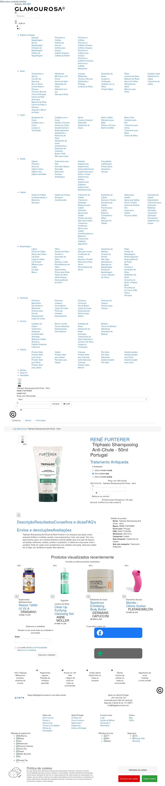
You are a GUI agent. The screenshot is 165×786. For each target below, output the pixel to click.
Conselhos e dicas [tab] (70, 522)
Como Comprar (77, 720)
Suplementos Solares (83, 178)
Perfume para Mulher (83, 314)
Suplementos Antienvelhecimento (86, 167)
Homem (23, 321)
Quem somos (48, 717)
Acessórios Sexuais (105, 170)
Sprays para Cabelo (83, 214)
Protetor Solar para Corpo (37, 355)
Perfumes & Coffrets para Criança (83, 53)
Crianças (81, 352)
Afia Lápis (105, 259)
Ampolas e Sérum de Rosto (39, 111)
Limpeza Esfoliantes (82, 74)
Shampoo (35, 202)
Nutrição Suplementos (83, 162)
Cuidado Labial (154, 73)
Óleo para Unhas (85, 251)
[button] (82, 399)
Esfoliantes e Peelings (83, 82)
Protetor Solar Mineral (83, 366)
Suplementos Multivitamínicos (84, 188)
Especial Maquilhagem (37, 38)
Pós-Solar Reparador (105, 355)
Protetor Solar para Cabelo (60, 355)
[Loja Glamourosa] (82, 9)
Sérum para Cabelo (83, 229)
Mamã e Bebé (107, 117)
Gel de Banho (37, 305)
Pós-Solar (105, 352)
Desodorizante (37, 316)
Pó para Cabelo (130, 215)
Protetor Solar (37, 352)
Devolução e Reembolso (105, 724)
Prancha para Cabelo (106, 209)
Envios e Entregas (78, 728)
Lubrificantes (106, 164)
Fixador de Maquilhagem (129, 252)
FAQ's (131, 720)
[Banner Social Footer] (118, 633)
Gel (125, 207)
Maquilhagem (25, 246)
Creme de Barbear (108, 326)
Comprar (55, 403)
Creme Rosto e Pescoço (38, 87)
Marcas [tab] (28, 420)
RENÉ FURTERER (110, 439)
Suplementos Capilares (83, 183)
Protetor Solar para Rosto (37, 361)
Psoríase (58, 174)
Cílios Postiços (61, 277)
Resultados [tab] (44, 522)
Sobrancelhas (60, 269)
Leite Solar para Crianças (84, 361)
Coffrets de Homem (59, 44)
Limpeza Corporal (85, 120)
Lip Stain (35, 269)
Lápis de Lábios (38, 259)
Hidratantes (59, 73)
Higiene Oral (37, 171)
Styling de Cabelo (39, 339)
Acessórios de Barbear (107, 332)
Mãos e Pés (129, 117)
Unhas (80, 249)
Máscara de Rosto (39, 102)
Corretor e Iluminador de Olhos (60, 256)
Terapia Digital (107, 89)
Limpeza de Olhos (131, 76)
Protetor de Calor (85, 218)
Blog (131, 717)
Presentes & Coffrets (60, 38)
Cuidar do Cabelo (39, 194)
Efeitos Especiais (131, 256)
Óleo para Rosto (61, 94)
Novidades (24, 375)
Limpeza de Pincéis (106, 255)
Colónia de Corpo (62, 125)
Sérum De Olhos (131, 81)
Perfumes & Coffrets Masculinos (83, 66)
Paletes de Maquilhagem (37, 54)
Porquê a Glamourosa (48, 721)
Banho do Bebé (107, 127)
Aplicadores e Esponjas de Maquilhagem (106, 264)
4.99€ (67, 403)
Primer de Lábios (39, 251)
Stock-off (23, 372)
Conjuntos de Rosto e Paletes (130, 281)
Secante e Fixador (85, 259)
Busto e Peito (60, 153)
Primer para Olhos (62, 272)
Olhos (126, 73)
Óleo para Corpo (61, 156)
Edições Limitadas (27, 35)
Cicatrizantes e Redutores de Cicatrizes (61, 148)
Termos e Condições (27, 650)
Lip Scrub (35, 256)
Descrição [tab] (25, 522)
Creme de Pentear (131, 205)
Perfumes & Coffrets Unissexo (85, 44)
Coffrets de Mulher (62, 55)
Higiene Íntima (37, 169)
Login (102, 717)
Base (126, 264)
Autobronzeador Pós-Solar (107, 361)
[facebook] (22, 697)
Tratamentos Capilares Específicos (83, 241)
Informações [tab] (41, 420)
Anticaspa (82, 210)
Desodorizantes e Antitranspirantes (62, 129)
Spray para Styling (131, 200)
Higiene (35, 161)
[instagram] (18, 697)
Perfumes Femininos (82, 301)
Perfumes (24, 298)
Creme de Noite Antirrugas (38, 98)
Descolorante (153, 200)
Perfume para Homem (37, 312)
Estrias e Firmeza (108, 125)
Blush (126, 285)
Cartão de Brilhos (107, 720)
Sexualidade (106, 161)
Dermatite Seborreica (59, 170)
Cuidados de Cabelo (37, 325)
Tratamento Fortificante (82, 224)
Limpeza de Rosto (85, 86)
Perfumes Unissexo (59, 301)
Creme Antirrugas (39, 94)
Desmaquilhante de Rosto (131, 260)
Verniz (80, 264)
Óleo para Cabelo (85, 220)
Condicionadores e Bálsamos (39, 198)
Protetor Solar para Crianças (83, 355)
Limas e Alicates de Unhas (107, 276)
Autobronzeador (131, 352)
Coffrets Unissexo (62, 53)
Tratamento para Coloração (154, 203)
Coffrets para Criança (60, 49)
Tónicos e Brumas (39, 91)
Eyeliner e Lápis (61, 261)
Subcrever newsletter (46, 654)
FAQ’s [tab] (91, 522)
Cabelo (23, 192)
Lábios (34, 249)
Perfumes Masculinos (36, 301)
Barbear (104, 323)
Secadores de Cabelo (107, 203)
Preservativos (106, 166)
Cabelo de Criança (62, 194)
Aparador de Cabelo (106, 221)
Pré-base (128, 295)
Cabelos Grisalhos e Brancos (39, 345)
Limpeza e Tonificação (105, 80)
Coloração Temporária (152, 211)
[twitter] (23, 697)
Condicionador (61, 200)
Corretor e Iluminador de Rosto (130, 269)
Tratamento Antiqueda (82, 201)
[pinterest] (20, 697)
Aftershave (36, 308)
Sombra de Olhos (62, 251)
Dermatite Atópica (62, 166)
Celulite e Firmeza (62, 122)
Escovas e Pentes (108, 200)
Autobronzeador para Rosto (131, 355)
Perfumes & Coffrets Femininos (85, 59)
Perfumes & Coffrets (83, 38)
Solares (23, 349)
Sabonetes (82, 122)
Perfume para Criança (106, 306)
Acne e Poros (37, 84)
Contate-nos (76, 717)
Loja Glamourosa (20, 428)
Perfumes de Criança (106, 301)
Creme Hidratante (62, 326)
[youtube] (16, 697)
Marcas (23, 370)
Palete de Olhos (61, 274)
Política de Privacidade (36, 647)
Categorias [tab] (16, 420)
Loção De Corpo (38, 318)
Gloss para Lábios (39, 254)
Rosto (22, 71)
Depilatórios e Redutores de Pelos (60, 135)
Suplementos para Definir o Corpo (85, 172)
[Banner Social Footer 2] (118, 653)
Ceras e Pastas (130, 202)
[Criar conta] (17, 26)
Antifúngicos (60, 176)
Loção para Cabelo (129, 211)
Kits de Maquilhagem (37, 44)
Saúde (22, 158)
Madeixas (151, 207)
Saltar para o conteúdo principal (13, 1)
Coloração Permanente (153, 216)
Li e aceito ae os (32, 648)
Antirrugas (82, 334)
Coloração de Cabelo (153, 196)
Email (17, 636)
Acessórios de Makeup (107, 250)
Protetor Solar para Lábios (37, 366)
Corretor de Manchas (36, 80)
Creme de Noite (61, 81)
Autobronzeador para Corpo (131, 361)
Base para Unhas (85, 261)
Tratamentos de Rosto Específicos (85, 337)
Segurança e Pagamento (76, 724)
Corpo (22, 115)
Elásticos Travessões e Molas (106, 215)
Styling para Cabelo (129, 196)
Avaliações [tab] (62, 530)
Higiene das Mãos (39, 174)
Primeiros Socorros (35, 165)
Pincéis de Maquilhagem (106, 270)
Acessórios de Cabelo (107, 196)
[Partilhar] (18, 513)
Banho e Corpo (61, 323)
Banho (80, 117)
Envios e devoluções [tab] (35, 530)
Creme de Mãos (131, 135)
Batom (34, 272)
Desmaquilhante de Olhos (61, 281)
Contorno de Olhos (85, 341)
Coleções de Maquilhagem (37, 49)
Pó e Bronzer (129, 287)
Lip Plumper (36, 261)
